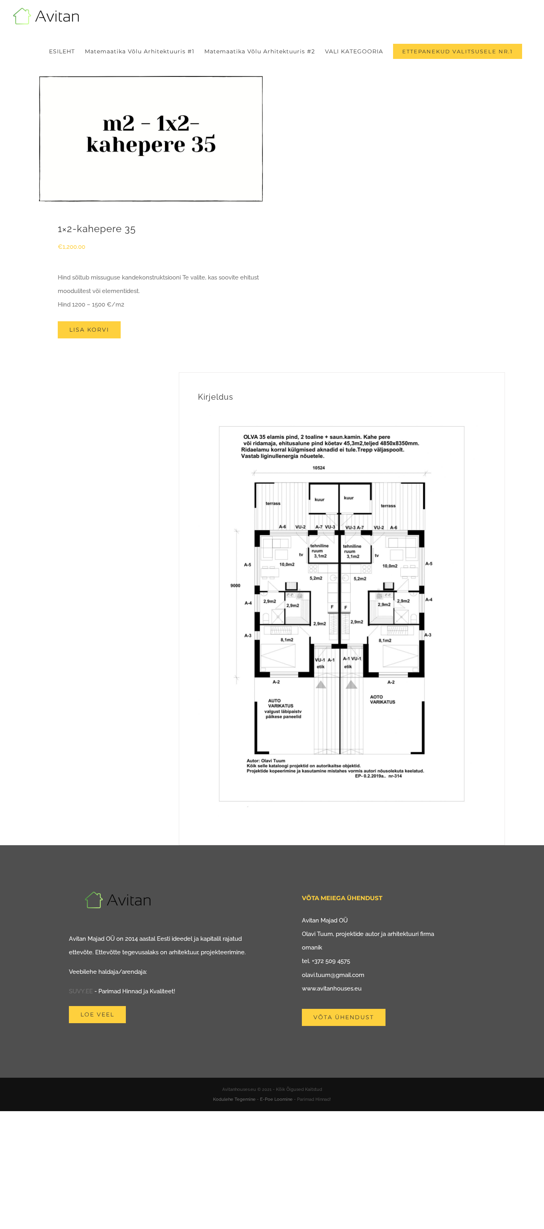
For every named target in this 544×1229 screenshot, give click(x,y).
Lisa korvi (89, 329)
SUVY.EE (81, 991)
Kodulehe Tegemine (234, 1099)
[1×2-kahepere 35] (151, 139)
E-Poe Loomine (276, 1099)
